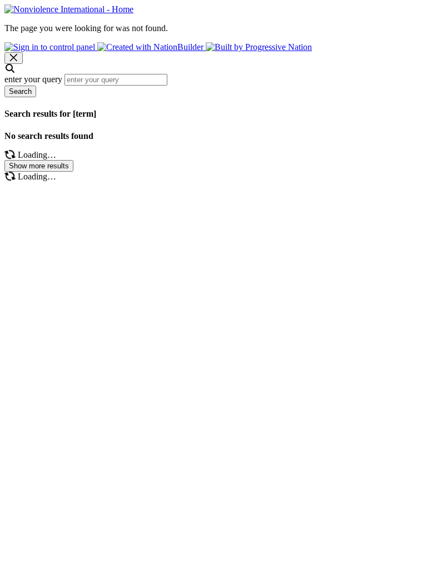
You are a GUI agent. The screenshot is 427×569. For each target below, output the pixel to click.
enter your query (33, 79)
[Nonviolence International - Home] (68, 9)
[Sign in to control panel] (50, 47)
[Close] (13, 58)
